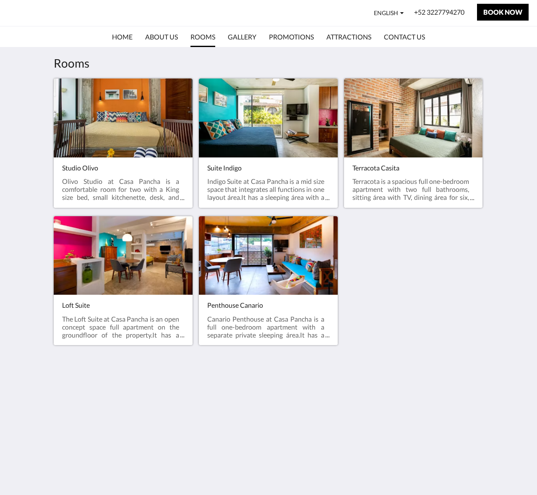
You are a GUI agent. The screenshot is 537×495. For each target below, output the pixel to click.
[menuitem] (122, 36)
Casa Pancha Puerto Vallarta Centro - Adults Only (145, 13)
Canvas (472, 470)
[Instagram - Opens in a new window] (475, 403)
